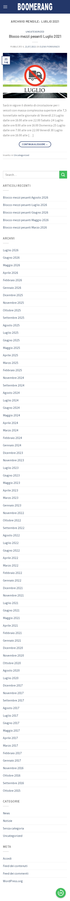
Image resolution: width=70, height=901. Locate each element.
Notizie (7, 821)
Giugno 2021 (11, 610)
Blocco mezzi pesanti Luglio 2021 (35, 36)
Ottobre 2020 (12, 663)
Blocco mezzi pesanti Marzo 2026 (25, 227)
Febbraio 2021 (12, 633)
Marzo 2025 (10, 363)
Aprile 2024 (10, 423)
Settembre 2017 (13, 700)
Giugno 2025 (11, 340)
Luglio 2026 (10, 250)
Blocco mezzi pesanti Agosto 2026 (25, 197)
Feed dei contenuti (15, 866)
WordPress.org (13, 881)
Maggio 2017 (11, 731)
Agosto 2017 (11, 708)
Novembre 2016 (13, 768)
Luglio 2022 (11, 543)
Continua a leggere (35, 144)
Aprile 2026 (10, 273)
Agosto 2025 (11, 325)
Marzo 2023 (10, 498)
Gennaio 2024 (12, 445)
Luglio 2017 (10, 716)
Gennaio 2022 (12, 580)
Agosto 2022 (11, 535)
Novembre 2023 (13, 460)
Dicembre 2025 (13, 295)
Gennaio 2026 (12, 288)
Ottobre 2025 (12, 310)
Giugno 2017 (11, 723)
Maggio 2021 (11, 618)
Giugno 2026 (11, 258)
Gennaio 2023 (12, 505)
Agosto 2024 (11, 393)
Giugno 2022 (11, 550)
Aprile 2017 (10, 738)
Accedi (7, 858)
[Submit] (63, 174)
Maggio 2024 (11, 415)
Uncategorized (35, 31)
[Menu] (5, 6)
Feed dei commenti (15, 873)
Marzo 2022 (10, 565)
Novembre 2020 (13, 655)
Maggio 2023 (11, 483)
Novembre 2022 (13, 513)
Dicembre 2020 (13, 648)
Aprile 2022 (10, 558)
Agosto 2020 (11, 670)
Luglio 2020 (10, 678)
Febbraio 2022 (12, 573)
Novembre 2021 (13, 595)
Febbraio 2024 (12, 438)
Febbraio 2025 (12, 370)
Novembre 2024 (13, 378)
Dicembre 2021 (13, 588)
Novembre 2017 (13, 693)
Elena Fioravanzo (50, 46)
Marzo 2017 (10, 745)
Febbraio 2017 (12, 753)
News (6, 813)
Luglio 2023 (10, 468)
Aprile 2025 (10, 355)
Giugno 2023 (11, 475)
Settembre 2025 (13, 318)
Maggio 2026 (11, 265)
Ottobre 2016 (11, 775)
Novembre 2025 (13, 303)
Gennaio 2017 (12, 760)
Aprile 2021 (10, 625)
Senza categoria (13, 828)
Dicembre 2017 (13, 685)
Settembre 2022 (13, 528)
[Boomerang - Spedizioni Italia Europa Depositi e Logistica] (35, 7)
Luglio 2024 (10, 400)
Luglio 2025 (10, 333)
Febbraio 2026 (12, 280)
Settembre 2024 (13, 385)
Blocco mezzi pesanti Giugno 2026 (25, 212)
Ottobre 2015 (11, 791)
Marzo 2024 (10, 430)
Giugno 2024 (11, 408)
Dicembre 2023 (13, 453)
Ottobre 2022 (12, 520)
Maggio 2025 (11, 348)
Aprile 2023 (10, 490)
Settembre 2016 (13, 783)
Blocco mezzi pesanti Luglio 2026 (25, 205)
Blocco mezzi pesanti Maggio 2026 (26, 220)
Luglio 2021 (10, 603)
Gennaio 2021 (12, 640)
